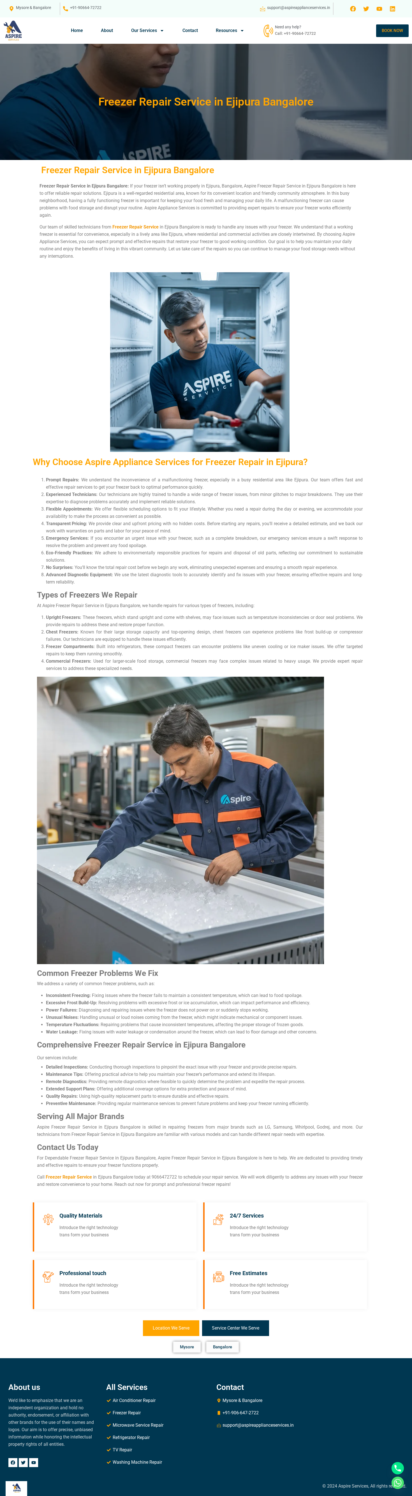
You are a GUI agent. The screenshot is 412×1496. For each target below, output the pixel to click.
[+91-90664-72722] (65, 8)
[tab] (171, 1328)
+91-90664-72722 (85, 7)
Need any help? (288, 27)
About (107, 30)
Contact (190, 30)
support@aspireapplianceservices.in (298, 7)
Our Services (144, 30)
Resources (226, 30)
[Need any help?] (267, 30)
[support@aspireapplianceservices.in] (262, 8)
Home (77, 30)
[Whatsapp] (398, 1483)
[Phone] (398, 1468)
